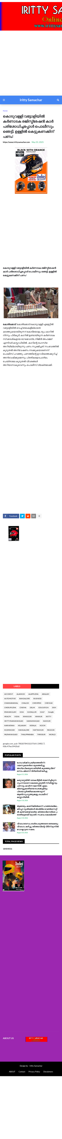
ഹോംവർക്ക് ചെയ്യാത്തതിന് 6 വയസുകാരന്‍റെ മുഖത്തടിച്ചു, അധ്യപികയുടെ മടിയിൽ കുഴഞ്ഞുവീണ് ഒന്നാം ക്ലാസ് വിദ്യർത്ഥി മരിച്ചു (36, 766)
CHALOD (25, 703)
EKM (54, 707)
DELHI (32, 707)
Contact (22, 1071)
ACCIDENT (8, 694)
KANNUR (46, 721)
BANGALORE (24, 698)
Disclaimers (48, 1071)
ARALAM (45, 694)
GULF (42, 712)
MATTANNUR (38, 730)
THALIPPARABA (27, 734)
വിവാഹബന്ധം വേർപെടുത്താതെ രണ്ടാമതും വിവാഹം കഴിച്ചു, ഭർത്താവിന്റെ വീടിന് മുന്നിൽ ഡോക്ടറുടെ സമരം (38, 826)
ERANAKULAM (10, 712)
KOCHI (42, 725)
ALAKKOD (21, 694)
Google (51, 712)
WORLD (52, 734)
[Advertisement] (31, 64)
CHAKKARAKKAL (11, 703)
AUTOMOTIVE (10, 698)
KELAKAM (22, 725)
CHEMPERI (36, 703)
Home (5, 111)
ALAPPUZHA (33, 694)
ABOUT (12, 1071)
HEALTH (7, 716)
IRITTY (48, 716)
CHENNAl (48, 703)
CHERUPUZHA (10, 707)
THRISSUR (41, 734)
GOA (22, 712)
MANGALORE (23, 730)
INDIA (16, 716)
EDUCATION (43, 707)
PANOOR (51, 730)
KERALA (33, 725)
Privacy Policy (34, 1071)
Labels (17, 686)
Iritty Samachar (31, 100)
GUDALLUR (31, 712)
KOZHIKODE (9, 730)
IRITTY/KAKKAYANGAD (13, 721)
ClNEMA (23, 707)
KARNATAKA (9, 725)
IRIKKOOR (27, 716)
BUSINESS (37, 698)
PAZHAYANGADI (10, 734)
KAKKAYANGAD (33, 721)
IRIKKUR (38, 716)
